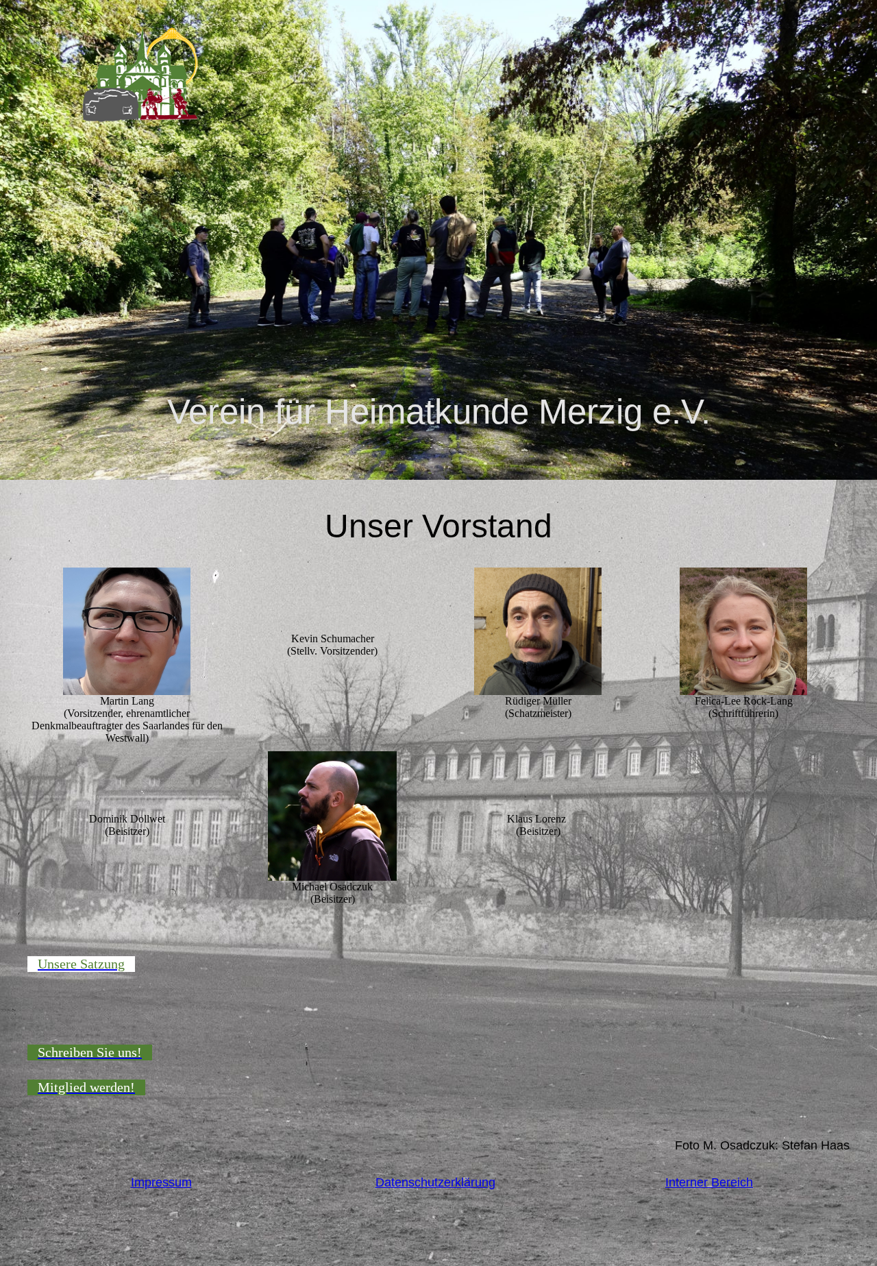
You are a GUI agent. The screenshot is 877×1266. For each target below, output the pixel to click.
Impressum (161, 1182)
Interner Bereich (709, 1182)
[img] (140, 74)
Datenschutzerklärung (435, 1182)
